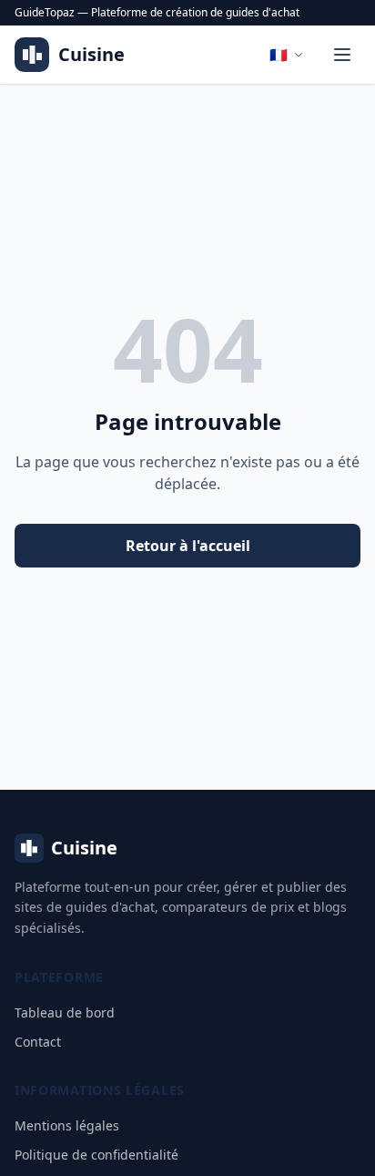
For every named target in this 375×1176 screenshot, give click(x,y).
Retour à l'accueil (188, 546)
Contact (38, 1041)
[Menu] (342, 54)
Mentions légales (67, 1125)
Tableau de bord (65, 1012)
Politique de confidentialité (96, 1154)
